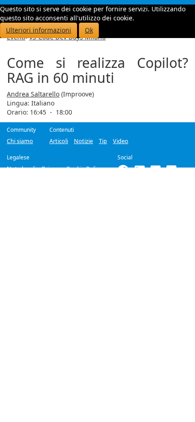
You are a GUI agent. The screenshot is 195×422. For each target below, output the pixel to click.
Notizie (83, 141)
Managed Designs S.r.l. (106, 185)
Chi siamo (20, 141)
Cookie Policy (84, 169)
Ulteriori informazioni (38, 30)
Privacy (51, 169)
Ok (89, 30)
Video (120, 141)
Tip (103, 141)
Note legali (21, 169)
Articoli (58, 141)
